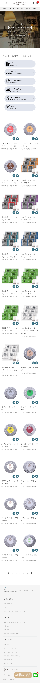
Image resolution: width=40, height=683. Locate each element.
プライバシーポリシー (10, 648)
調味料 (28, 9)
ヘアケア (11, 9)
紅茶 (4, 9)
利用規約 (6, 644)
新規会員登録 (8, 603)
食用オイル (20, 9)
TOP (4, 587)
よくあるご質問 (8, 663)
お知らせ (6, 626)
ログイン (6, 607)
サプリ (35, 9)
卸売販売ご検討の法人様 (11, 633)
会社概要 (6, 630)
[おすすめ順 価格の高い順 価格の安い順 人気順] (29, 56)
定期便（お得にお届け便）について (14, 622)
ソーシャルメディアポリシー (12, 652)
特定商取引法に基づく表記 (12, 656)
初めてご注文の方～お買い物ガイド (14, 611)
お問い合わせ (8, 659)
